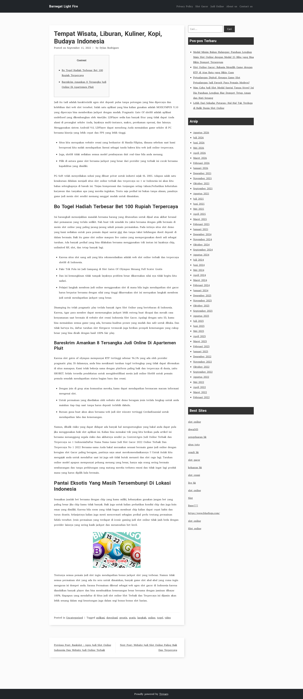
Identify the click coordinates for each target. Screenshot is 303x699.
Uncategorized (74, 617)
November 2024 (202, 239)
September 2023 (203, 311)
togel (160, 617)
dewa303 (193, 429)
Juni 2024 (199, 265)
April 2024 (199, 275)
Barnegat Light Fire (63, 6)
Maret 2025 (200, 219)
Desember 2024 (202, 234)
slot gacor (194, 460)
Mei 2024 (198, 270)
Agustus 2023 (201, 316)
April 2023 (199, 336)
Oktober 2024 (201, 244)
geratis (123, 617)
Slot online (194, 528)
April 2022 (199, 387)
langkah (141, 617)
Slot (190, 498)
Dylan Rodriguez (109, 47)
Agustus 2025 (201, 193)
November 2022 (202, 361)
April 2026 (199, 153)
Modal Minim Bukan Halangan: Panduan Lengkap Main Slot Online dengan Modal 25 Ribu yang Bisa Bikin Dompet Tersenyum (223, 57)
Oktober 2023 (201, 305)
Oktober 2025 (201, 183)
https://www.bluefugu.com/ (204, 513)
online (151, 617)
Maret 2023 (200, 341)
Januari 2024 (200, 290)
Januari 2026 (200, 168)
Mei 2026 (198, 148)
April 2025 (199, 214)
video (168, 617)
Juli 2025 (198, 198)
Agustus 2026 (201, 132)
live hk (192, 482)
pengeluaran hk (197, 437)
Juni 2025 (199, 203)
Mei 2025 (198, 209)
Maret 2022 (200, 392)
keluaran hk (195, 467)
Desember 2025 (202, 173)
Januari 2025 (200, 229)
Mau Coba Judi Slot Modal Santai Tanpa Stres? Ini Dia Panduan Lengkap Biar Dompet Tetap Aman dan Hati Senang (223, 92)
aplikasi (100, 617)
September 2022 (203, 372)
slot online (194, 421)
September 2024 (203, 249)
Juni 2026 (199, 142)
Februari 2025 (201, 224)
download (112, 617)
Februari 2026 (201, 163)
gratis (132, 617)
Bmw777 (193, 505)
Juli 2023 (198, 321)
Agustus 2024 (201, 254)
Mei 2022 (198, 382)
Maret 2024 (200, 280)
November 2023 (202, 300)
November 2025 (202, 178)
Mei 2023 (198, 331)
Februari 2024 (201, 285)
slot (120, 232)
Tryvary (163, 694)
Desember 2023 (202, 295)
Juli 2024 (198, 259)
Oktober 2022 (201, 366)
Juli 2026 (198, 137)
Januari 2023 (200, 351)
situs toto (194, 444)
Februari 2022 (201, 397)
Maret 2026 (200, 158)
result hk (193, 452)
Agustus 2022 (201, 377)
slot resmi (194, 475)
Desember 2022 (202, 356)
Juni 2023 (199, 326)
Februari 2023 (201, 346)
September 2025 (203, 188)
